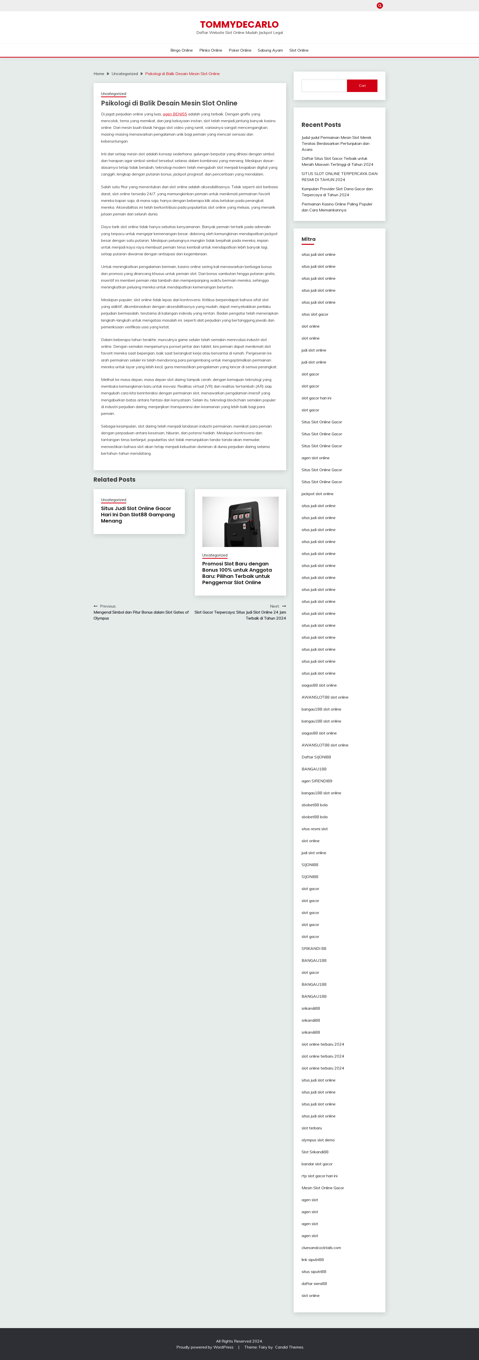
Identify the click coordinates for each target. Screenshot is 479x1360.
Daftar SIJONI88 (316, 756)
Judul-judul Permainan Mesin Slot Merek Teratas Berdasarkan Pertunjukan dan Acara (336, 143)
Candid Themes (289, 1347)
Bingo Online (181, 50)
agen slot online (316, 457)
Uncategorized (113, 93)
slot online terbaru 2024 (323, 1044)
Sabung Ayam (270, 50)
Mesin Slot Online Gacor (323, 1187)
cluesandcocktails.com (321, 1247)
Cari (362, 85)
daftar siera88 (314, 1283)
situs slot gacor (315, 314)
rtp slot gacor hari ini (320, 1175)
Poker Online (240, 50)
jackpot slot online (318, 493)
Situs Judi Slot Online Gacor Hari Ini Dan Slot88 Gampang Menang (138, 514)
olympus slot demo (318, 1139)
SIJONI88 (310, 864)
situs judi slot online (319, 254)
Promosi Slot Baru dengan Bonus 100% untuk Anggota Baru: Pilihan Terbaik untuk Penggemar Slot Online (237, 573)
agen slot (310, 1199)
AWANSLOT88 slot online (325, 697)
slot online (311, 326)
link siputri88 (313, 1259)
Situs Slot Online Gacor (322, 421)
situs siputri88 (314, 1271)
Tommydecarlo (239, 24)
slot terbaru (312, 1127)
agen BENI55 (175, 113)
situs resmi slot (315, 828)
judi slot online (314, 350)
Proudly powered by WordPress (205, 1347)
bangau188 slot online (321, 709)
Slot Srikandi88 (315, 1151)
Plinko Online (210, 50)
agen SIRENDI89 (317, 780)
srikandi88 (311, 1008)
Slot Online (299, 50)
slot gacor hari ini (316, 397)
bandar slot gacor (317, 1163)
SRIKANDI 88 (314, 948)
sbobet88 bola (315, 804)
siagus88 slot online (319, 685)
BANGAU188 (314, 768)
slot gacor (310, 373)
